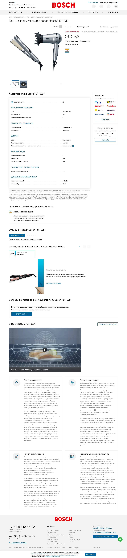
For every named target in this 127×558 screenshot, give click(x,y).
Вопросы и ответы (75, 530)
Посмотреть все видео (107, 324)
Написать (105, 140)
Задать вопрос (22, 314)
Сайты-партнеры (74, 539)
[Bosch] (63, 5)
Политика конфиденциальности (56, 547)
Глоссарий (72, 532)
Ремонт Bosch (51, 537)
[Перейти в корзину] (109, 6)
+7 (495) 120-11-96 (105, 133)
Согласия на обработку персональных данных (63, 555)
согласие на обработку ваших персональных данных (45, 553)
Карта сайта (96, 547)
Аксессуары (113, 12)
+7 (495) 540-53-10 (17, 5)
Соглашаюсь (90, 554)
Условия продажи (74, 547)
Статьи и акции (93, 2)
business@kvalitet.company (104, 532)
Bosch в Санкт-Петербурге (55, 544)
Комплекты (93, 12)
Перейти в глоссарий (53, 283)
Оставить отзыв (17, 235)
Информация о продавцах (52, 556)
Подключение (51, 532)
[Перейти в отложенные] (94, 6)
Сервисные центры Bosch (55, 535)
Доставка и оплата (53, 530)
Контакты (72, 541)
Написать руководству (105, 536)
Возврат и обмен (52, 539)
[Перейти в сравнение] (101, 6)
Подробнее (105, 119)
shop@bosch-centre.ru (102, 528)
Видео (71, 535)
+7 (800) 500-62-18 (17, 7)
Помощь (71, 537)
